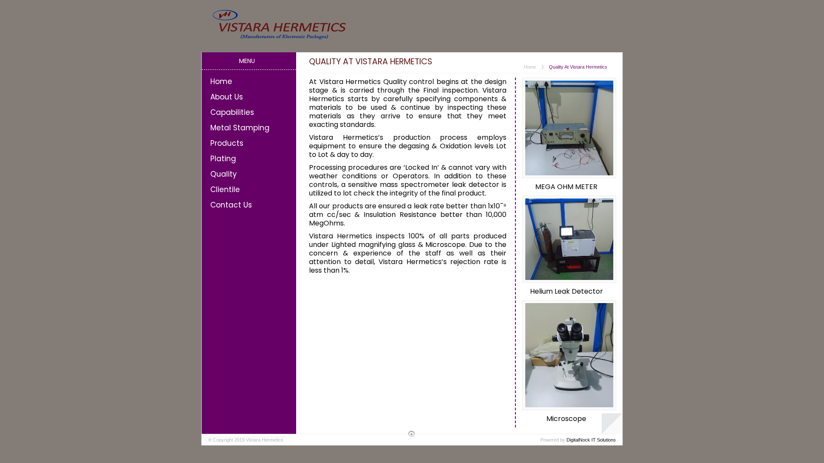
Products (226, 143)
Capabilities (232, 112)
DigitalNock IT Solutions (591, 439)
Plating (223, 158)
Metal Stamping (240, 128)
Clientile (225, 189)
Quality (223, 174)
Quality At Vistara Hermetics (578, 66)
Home (221, 81)
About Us (226, 97)
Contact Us (231, 205)
